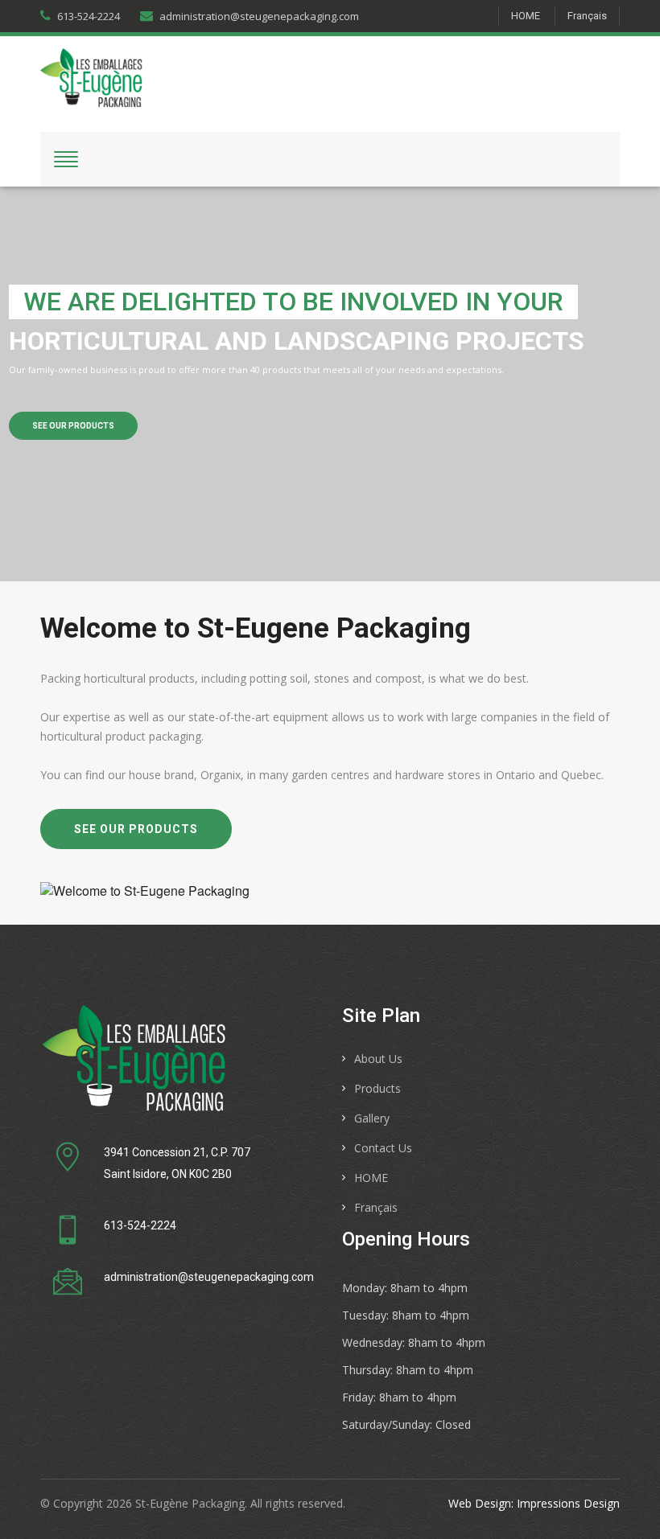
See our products (73, 425)
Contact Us (383, 1147)
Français (587, 16)
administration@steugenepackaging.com (259, 16)
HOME (525, 16)
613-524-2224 (88, 16)
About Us (378, 1058)
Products (377, 1088)
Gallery (372, 1118)
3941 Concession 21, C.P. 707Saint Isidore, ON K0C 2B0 (177, 1163)
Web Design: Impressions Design (534, 1503)
